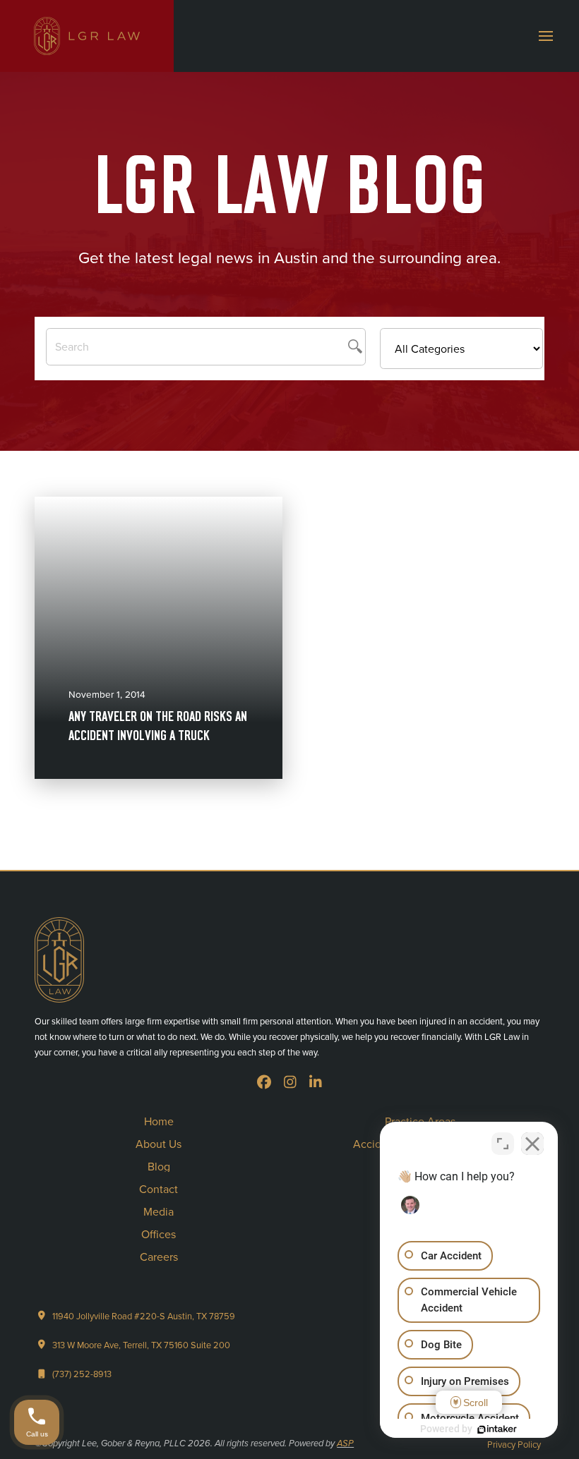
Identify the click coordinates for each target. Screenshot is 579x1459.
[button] (545, 36)
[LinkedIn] (316, 1082)
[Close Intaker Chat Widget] (532, 1143)
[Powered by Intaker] (497, 1429)
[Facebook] (264, 1082)
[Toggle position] (502, 1143)
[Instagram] (290, 1082)
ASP (345, 1444)
